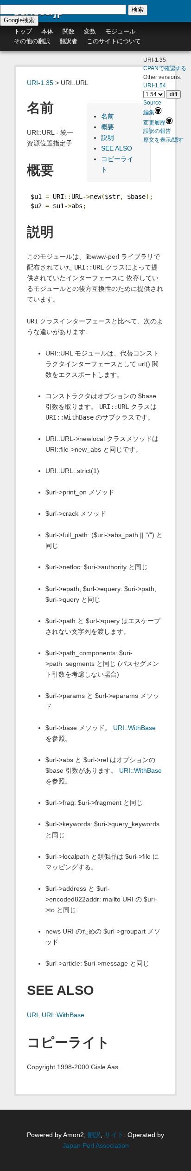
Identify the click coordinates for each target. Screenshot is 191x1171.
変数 (90, 31)
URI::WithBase (134, 727)
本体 (47, 31)
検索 (138, 9)
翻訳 (94, 1134)
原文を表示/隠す (163, 140)
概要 (107, 127)
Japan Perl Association (96, 1145)
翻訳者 (68, 41)
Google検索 (19, 20)
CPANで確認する (164, 68)
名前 (107, 116)
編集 (148, 112)
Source (152, 102)
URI (32, 1015)
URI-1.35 (40, 82)
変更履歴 (154, 122)
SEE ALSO (116, 148)
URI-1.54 (154, 85)
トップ (23, 31)
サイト (114, 1134)
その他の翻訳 (32, 41)
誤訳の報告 (157, 131)
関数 (69, 31)
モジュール (120, 31)
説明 (107, 137)
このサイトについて (114, 41)
